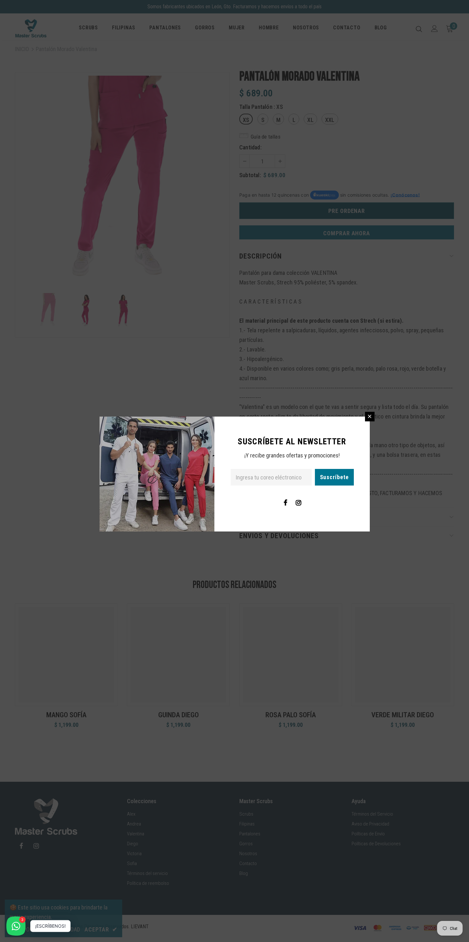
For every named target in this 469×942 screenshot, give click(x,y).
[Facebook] (285, 502)
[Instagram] (298, 502)
